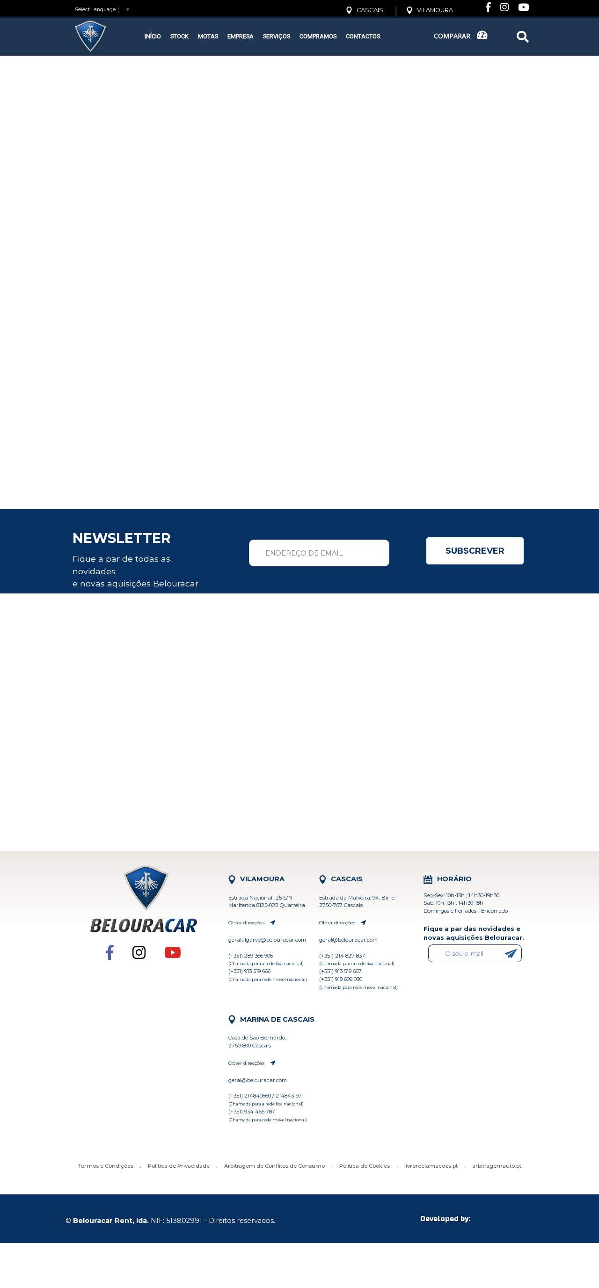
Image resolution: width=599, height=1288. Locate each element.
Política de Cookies (364, 1166)
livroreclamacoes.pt (431, 1166)
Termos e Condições (105, 1166)
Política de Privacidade (179, 1166)
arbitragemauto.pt (496, 1166)
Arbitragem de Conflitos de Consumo (274, 1166)
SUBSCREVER (475, 551)
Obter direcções (247, 923)
